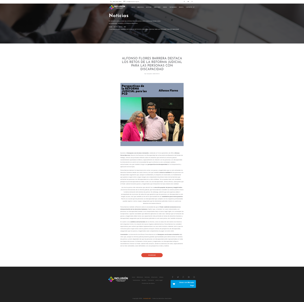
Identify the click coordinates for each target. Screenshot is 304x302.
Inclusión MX (147, 298)
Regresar (152, 255)
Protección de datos (148, 283)
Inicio (133, 7)
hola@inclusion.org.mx (132, 1)
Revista (181, 7)
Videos (165, 7)
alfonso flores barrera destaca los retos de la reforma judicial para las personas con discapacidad (144, 29)
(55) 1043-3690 (117, 1)
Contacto (189, 7)
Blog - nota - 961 (120, 27)
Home (110, 27)
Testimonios (173, 7)
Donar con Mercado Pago (186, 283)
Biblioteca (140, 7)
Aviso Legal (159, 280)
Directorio (157, 7)
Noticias (148, 7)
